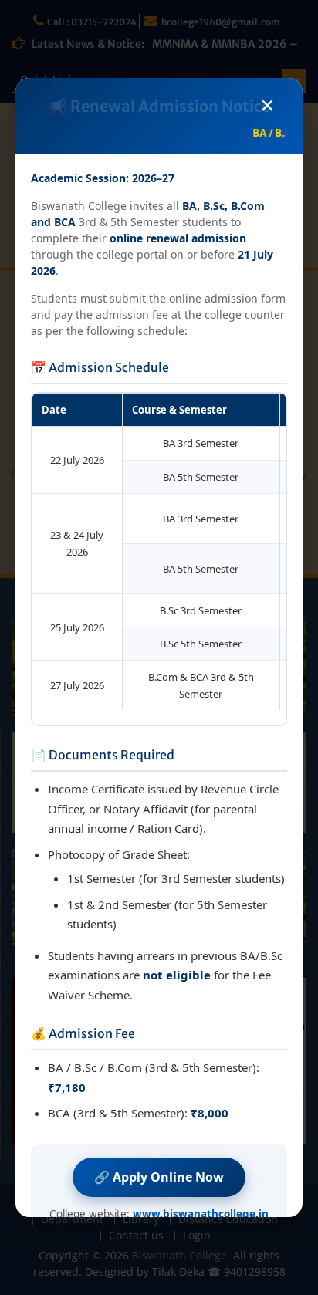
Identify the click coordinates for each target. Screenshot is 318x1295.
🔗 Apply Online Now (159, 1176)
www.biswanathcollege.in (201, 1214)
